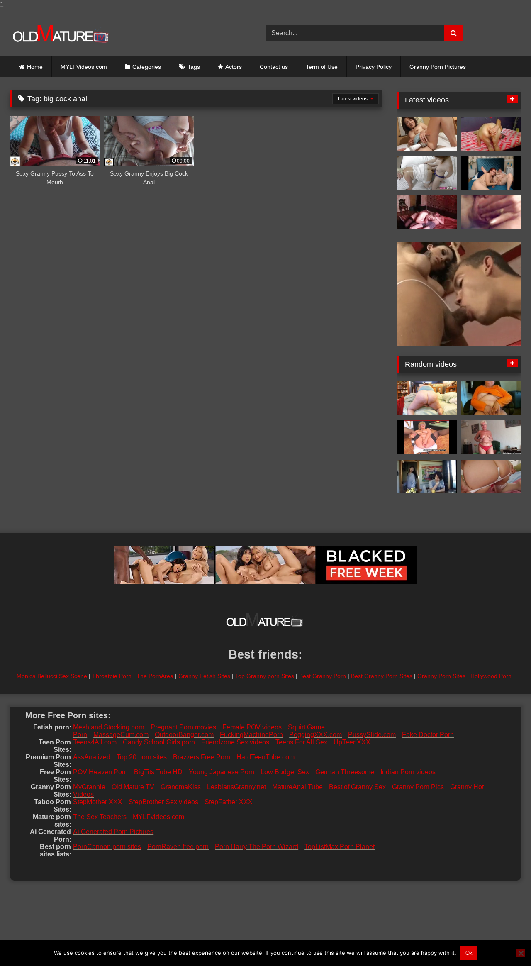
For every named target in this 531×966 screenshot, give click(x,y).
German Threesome (344, 772)
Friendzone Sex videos (235, 742)
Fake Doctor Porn (428, 734)
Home (35, 66)
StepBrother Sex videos (163, 801)
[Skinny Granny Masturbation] (491, 134)
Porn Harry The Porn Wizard (256, 846)
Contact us (274, 66)
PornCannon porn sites (107, 846)
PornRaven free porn (178, 846)
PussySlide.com (372, 734)
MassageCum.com (121, 734)
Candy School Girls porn (159, 742)
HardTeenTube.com (265, 757)
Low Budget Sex (285, 772)
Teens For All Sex (301, 742)
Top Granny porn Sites (264, 676)
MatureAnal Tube (297, 786)
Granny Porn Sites (441, 676)
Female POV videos (252, 727)
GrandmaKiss (181, 786)
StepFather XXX (229, 801)
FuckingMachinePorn (251, 734)
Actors (233, 66)
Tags (194, 66)
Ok (469, 953)
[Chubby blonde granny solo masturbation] (427, 437)
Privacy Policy (374, 66)
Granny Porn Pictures (437, 66)
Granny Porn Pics (418, 786)
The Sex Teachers (100, 816)
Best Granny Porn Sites (381, 676)
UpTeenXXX (352, 742)
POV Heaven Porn (100, 772)
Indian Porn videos (408, 772)
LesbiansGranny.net (236, 786)
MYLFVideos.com (84, 66)
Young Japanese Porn (221, 772)
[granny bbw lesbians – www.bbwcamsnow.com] (491, 173)
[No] (520, 953)
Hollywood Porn (491, 676)
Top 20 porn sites (142, 757)
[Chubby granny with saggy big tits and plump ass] (491, 437)
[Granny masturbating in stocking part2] (491, 477)
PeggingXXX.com (315, 734)
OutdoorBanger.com (184, 734)
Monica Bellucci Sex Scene (52, 676)
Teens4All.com (95, 742)
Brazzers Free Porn (201, 757)
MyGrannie (89, 786)
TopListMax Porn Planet (339, 846)
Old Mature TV (133, 786)
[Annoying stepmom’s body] (427, 477)
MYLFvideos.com (158, 816)
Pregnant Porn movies (183, 727)
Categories (146, 66)
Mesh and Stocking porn (108, 727)
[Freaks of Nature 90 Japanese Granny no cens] (427, 134)
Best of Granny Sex (357, 786)
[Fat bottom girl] (427, 398)
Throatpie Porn (112, 676)
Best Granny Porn (322, 676)
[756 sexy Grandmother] (427, 212)
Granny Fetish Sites (204, 676)
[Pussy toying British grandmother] (427, 173)
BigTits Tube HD (158, 772)
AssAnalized (91, 757)
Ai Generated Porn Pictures (113, 831)
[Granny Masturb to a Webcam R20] (491, 398)
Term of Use (322, 66)
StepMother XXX (97, 801)
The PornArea (154, 676)
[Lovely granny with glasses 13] (491, 212)
